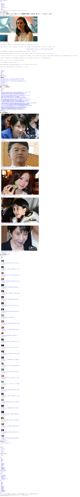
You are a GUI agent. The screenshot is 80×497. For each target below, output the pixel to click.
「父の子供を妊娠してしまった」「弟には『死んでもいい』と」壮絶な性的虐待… (10, 383)
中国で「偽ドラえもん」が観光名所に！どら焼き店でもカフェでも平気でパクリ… (10, 371)
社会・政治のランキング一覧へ (3, 440)
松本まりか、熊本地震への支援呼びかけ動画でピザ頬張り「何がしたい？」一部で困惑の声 (11, 99)
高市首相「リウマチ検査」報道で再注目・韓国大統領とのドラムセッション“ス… (10, 223)
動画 (1, 89)
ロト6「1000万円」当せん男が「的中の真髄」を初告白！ (7, 317)
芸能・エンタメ (3, 4)
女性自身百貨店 (3, 468)
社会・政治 (2, 3)
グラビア (2, 451)
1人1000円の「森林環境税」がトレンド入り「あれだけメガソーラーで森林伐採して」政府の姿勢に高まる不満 (13, 93)
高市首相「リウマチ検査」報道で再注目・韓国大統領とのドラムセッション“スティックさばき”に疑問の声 (13, 106)
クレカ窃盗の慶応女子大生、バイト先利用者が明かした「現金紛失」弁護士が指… (10, 195)
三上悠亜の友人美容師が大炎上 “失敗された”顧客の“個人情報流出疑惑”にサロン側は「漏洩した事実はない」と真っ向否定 (15, 103)
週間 (1, 257)
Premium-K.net (2, 463)
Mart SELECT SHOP (3, 490)
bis (1, 485)
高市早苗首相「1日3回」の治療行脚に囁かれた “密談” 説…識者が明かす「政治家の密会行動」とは (12, 108)
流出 (1, 90)
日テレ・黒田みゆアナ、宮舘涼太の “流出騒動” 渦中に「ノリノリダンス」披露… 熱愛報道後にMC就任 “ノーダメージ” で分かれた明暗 (16, 105)
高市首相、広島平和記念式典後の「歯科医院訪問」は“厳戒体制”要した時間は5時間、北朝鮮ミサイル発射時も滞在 (14, 107)
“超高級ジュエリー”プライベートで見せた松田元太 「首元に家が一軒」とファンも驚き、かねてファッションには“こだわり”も (15, 95)
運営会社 (2, 477)
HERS (2, 460)
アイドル (2, 7)
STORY (2, 483)
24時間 (2, 256)
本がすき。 (2, 488)
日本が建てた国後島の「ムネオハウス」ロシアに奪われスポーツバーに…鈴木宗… (10, 377)
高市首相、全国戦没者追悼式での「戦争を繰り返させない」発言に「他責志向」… (10, 251)
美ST (1, 461)
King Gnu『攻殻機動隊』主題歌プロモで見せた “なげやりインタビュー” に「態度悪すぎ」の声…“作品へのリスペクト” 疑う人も (15, 100)
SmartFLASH (2, 465)
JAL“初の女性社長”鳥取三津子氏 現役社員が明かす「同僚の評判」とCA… (9, 335)
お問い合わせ (2, 479)
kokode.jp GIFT (2, 469)
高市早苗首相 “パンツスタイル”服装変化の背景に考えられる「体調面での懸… (10, 359)
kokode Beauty (2, 467)
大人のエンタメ (5, 7)
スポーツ (2, 5)
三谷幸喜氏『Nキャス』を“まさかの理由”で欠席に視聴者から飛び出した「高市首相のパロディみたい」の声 (13, 109)
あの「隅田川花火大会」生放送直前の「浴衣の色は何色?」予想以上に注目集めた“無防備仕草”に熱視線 (12, 101)
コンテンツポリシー (3, 475)
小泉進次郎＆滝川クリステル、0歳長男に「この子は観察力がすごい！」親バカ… (10, 341)
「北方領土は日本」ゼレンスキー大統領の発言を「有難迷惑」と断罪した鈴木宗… (10, 329)
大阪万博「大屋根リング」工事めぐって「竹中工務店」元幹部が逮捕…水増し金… (10, 167)
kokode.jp (2, 489)
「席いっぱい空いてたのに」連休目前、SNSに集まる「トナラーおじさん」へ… (10, 347)
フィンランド (2, 88)
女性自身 (2, 464)
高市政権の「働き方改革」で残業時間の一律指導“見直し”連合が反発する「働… (10, 139)
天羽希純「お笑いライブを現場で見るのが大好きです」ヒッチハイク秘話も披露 (10, 96)
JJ (1, 458)
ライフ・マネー (3, 449)
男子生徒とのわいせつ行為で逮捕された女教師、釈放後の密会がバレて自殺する (10, 323)
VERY (2, 459)
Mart (1, 484)
